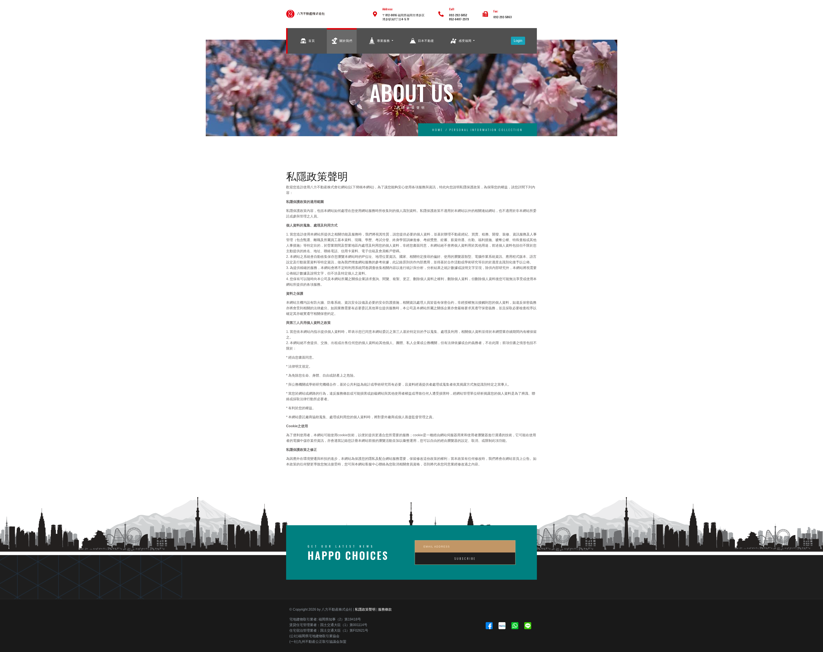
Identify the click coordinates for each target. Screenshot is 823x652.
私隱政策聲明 (365, 609)
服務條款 (385, 609)
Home (437, 129)
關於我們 (345, 40)
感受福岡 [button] (465, 40)
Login (518, 40)
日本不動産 (425, 40)
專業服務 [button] (383, 40)
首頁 (311, 40)
